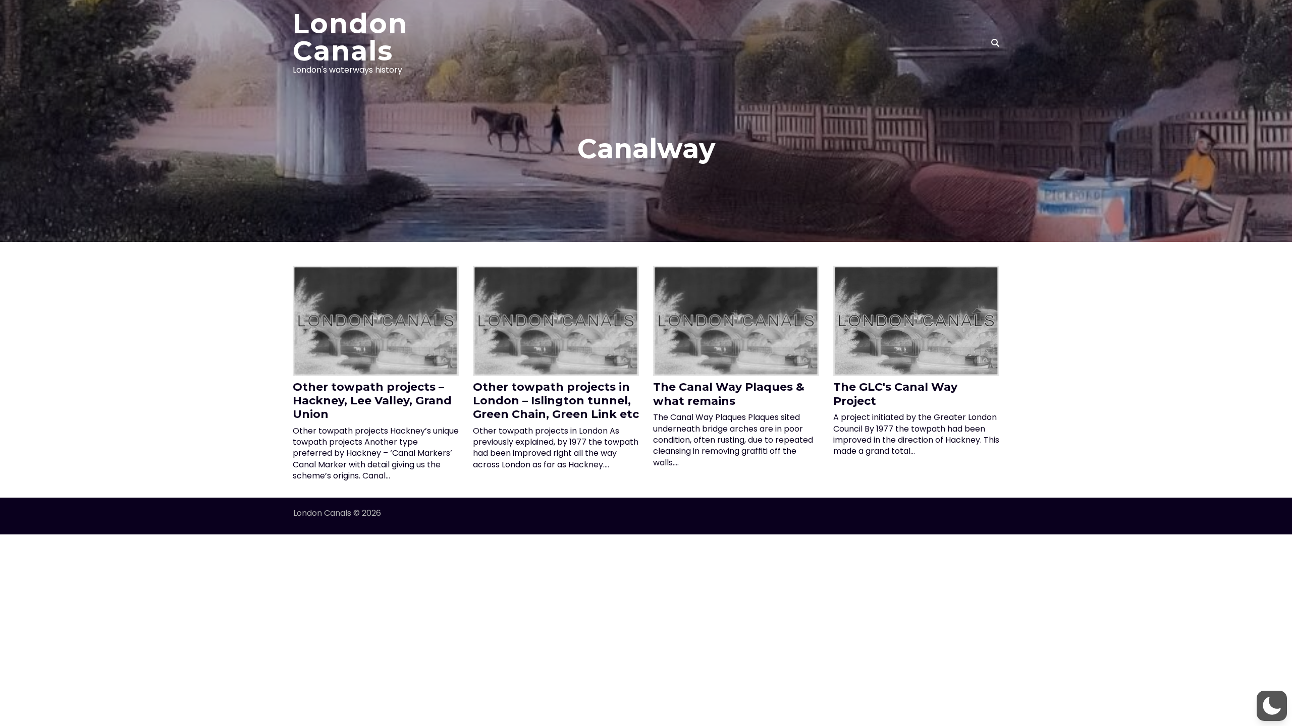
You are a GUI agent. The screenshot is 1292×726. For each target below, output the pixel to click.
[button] (1272, 706)
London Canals (350, 37)
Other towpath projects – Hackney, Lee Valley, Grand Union (372, 400)
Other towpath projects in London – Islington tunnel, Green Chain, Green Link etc (556, 400)
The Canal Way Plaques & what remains (728, 393)
